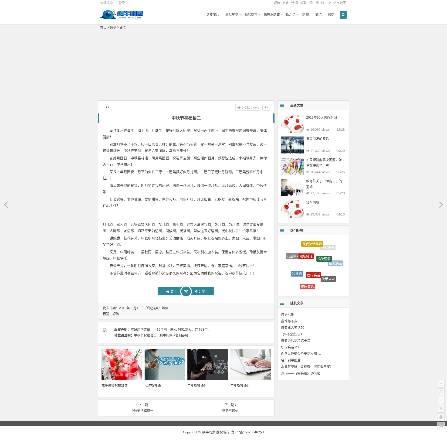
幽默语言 (250, 15)
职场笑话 (306, 249)
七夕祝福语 (153, 385)
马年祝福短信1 (291, 334)
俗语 (331, 15)
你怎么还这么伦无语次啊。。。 (302, 354)
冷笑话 (297, 267)
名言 (285, 3)
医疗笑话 (313, 266)
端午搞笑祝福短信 (115, 385)
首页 (103, 27)
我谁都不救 (289, 321)
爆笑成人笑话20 (292, 327)
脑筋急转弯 (272, 15)
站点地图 (339, 3)
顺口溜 (314, 3)
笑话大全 (328, 273)
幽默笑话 (231, 15)
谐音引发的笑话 (317, 138)
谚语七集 (287, 314)
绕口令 (326, 3)
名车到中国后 (291, 360)
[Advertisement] (223, 65)
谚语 (318, 15)
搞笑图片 (212, 15)
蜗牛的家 (208, 432)
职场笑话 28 (290, 347)
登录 (122, 3)
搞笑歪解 (324, 251)
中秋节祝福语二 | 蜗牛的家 (153, 335)
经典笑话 (309, 288)
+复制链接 (180, 335)
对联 (303, 3)
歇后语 (291, 15)
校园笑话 (307, 282)
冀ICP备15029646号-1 (247, 432)
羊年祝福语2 (239, 385)
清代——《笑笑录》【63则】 (301, 373)
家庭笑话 (326, 284)
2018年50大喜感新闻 (321, 117)
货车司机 (312, 202)
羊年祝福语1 (196, 385)
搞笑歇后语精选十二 (295, 340)
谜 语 (305, 15)
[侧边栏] (266, 107)
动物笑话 (291, 274)
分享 (202, 291)
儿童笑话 (293, 254)
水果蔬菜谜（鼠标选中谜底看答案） (307, 367)
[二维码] (441, 425)
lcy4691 (179, 329)
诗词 (294, 3)
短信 (277, 3)
